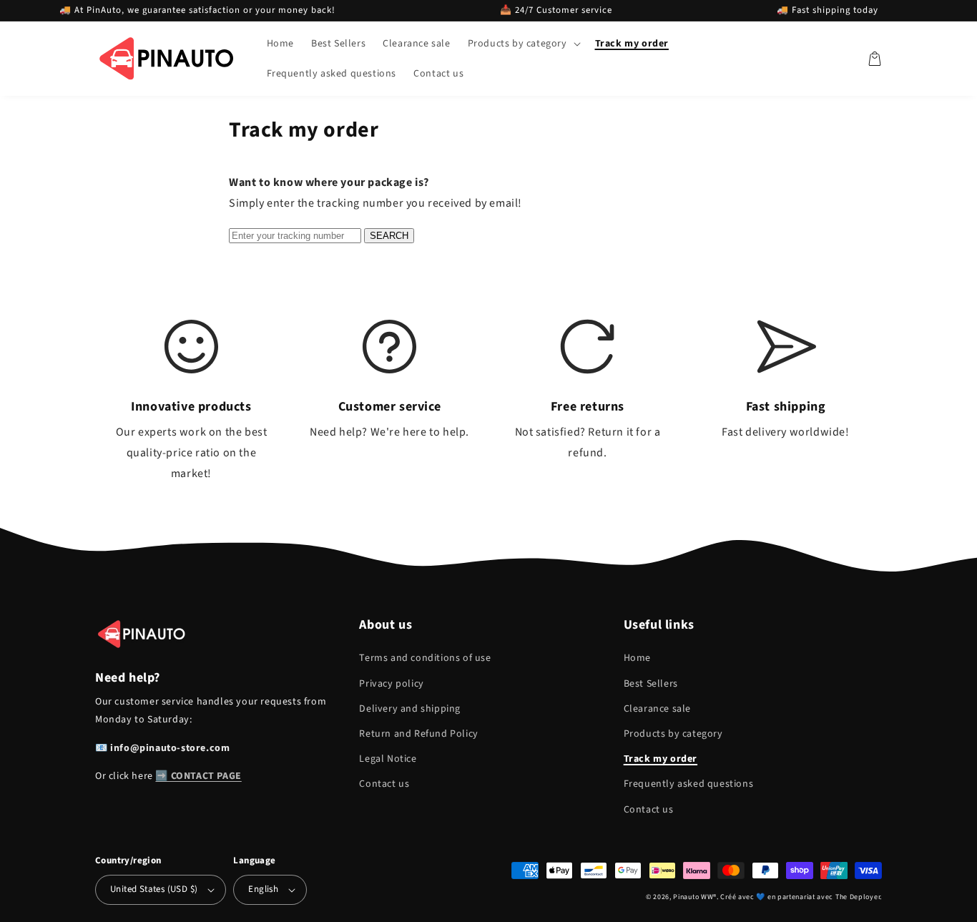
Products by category (673, 734)
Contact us (384, 784)
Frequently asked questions (689, 784)
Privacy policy (391, 684)
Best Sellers (651, 684)
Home (637, 658)
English (263, 889)
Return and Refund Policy (418, 734)
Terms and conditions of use (425, 658)
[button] (522, 44)
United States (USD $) (153, 889)
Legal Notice (387, 759)
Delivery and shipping (410, 709)
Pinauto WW (693, 897)
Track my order (660, 759)
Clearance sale (657, 709)
